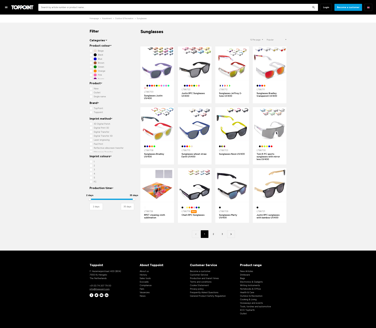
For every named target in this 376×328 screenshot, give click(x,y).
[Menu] (6, 7)
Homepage (94, 18)
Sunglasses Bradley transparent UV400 (267, 94)
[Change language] (368, 7)
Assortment (107, 18)
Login (326, 7)
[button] (231, 234)
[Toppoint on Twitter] (96, 295)
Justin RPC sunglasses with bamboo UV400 (268, 216)
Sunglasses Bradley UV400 (154, 155)
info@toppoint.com (100, 289)
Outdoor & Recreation (124, 18)
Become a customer (348, 7)
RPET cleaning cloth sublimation (154, 216)
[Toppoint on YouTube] (101, 295)
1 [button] (204, 234)
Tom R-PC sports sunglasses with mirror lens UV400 (268, 157)
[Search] (313, 7)
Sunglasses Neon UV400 (232, 154)
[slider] (89, 199)
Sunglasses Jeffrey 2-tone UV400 (230, 94)
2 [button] (213, 234)
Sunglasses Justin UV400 (153, 97)
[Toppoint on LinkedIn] (107, 295)
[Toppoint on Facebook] (91, 295)
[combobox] (178, 7)
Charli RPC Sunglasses (193, 215)
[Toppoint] (22, 7)
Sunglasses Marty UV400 (228, 216)
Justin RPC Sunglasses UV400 (193, 94)
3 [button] (222, 234)
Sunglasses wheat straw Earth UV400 (194, 155)
